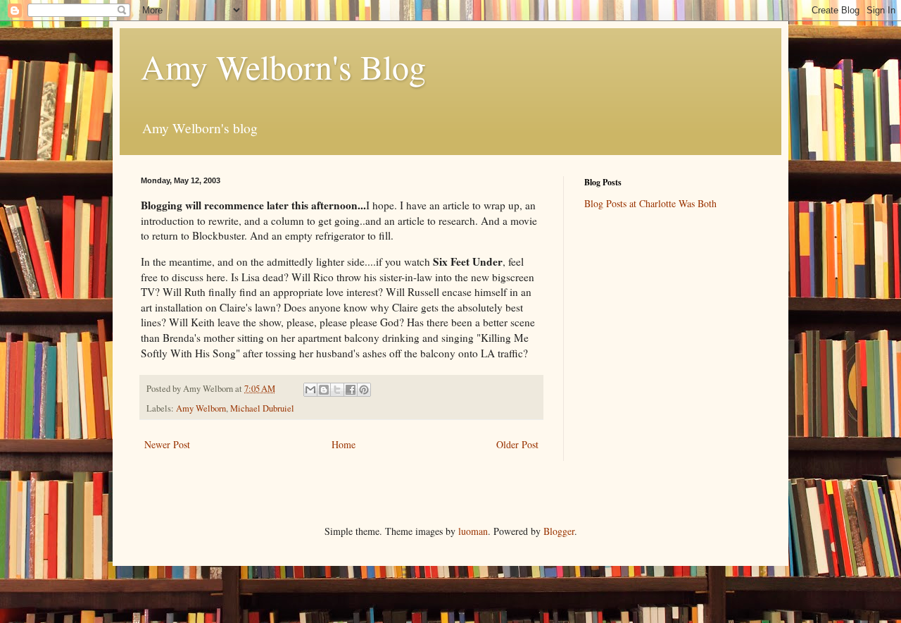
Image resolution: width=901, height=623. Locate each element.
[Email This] (310, 390)
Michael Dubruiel (262, 408)
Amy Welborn (201, 408)
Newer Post (167, 444)
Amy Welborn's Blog (283, 66)
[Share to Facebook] (351, 390)
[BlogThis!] (324, 390)
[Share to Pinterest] (364, 390)
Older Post (517, 444)
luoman (473, 531)
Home (343, 444)
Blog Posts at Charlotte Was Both (650, 203)
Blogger (558, 531)
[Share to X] (337, 390)
